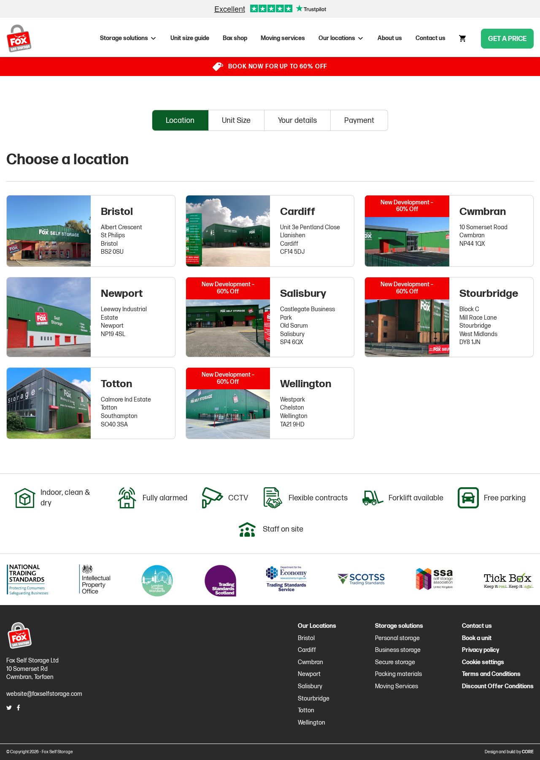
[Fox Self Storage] (19, 38)
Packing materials (398, 674)
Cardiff (297, 212)
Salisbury (303, 294)
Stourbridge (488, 294)
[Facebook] (18, 708)
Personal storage (397, 638)
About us (390, 38)
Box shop (235, 38)
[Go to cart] (463, 38)
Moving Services (396, 686)
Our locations (337, 38)
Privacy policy (480, 650)
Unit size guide (189, 38)
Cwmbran (482, 212)
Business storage (398, 650)
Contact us (431, 38)
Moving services (283, 38)
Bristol (117, 212)
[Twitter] (9, 708)
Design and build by (509, 752)
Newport (122, 294)
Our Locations (317, 626)
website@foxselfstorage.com (44, 694)
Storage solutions (124, 38)
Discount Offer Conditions (498, 686)
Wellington (305, 384)
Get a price (507, 39)
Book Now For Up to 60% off (277, 66)
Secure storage (395, 662)
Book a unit (476, 638)
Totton (116, 384)
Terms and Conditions (491, 674)
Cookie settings (483, 662)
